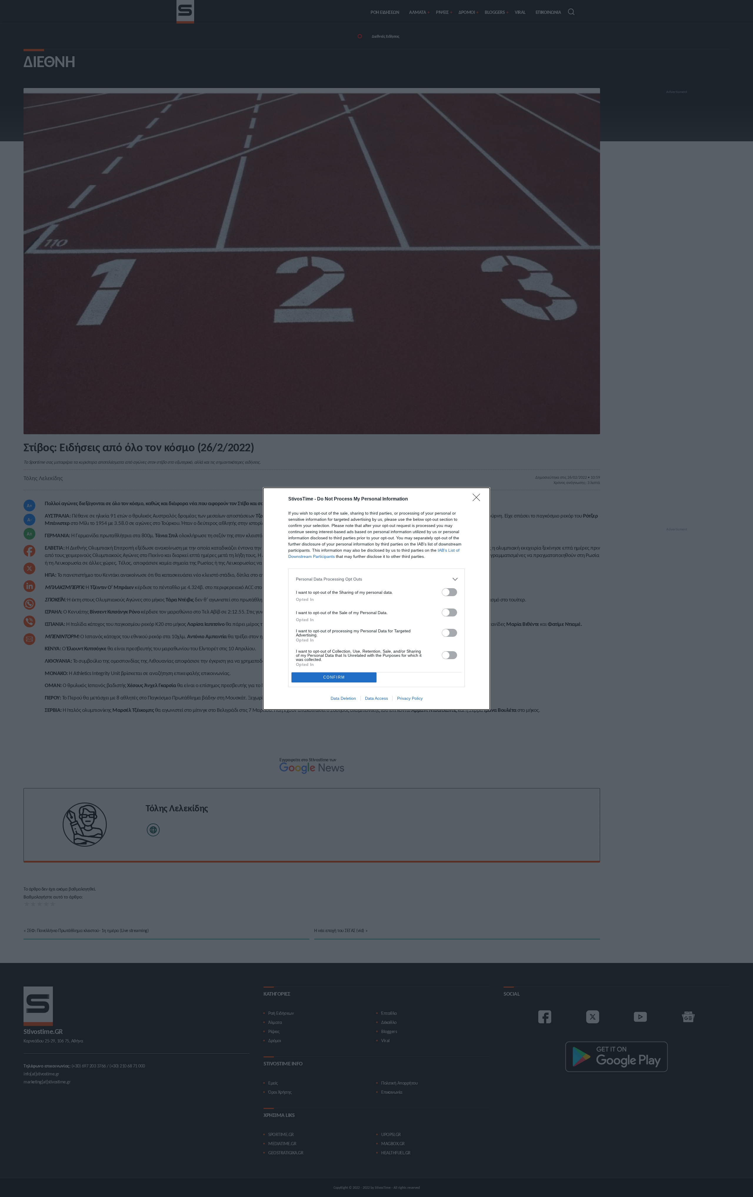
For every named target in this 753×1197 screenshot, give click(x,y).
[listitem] (376, 579)
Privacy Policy (410, 698)
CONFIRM (334, 677)
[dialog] (376, 598)
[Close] (478, 499)
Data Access (376, 698)
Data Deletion (343, 698)
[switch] (449, 592)
